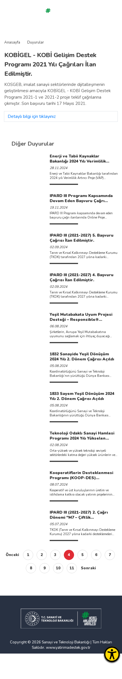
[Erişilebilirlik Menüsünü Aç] (112, 654)
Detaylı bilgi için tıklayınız (32, 116)
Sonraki (88, 568)
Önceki (12, 554)
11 (72, 568)
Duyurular (35, 42)
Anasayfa (12, 42)
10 (58, 568)
